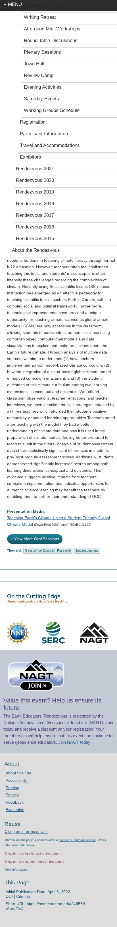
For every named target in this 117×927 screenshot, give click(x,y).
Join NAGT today (74, 742)
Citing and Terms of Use (26, 831)
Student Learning (87, 550)
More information (16, 869)
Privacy (12, 795)
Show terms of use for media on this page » (34, 861)
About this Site (19, 773)
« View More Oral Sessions (35, 539)
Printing (12, 787)
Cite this (23, 896)
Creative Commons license (77, 840)
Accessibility (16, 780)
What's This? (15, 908)
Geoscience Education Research (48, 550)
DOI (9, 896)
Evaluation (15, 809)
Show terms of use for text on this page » (33, 853)
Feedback (15, 802)
